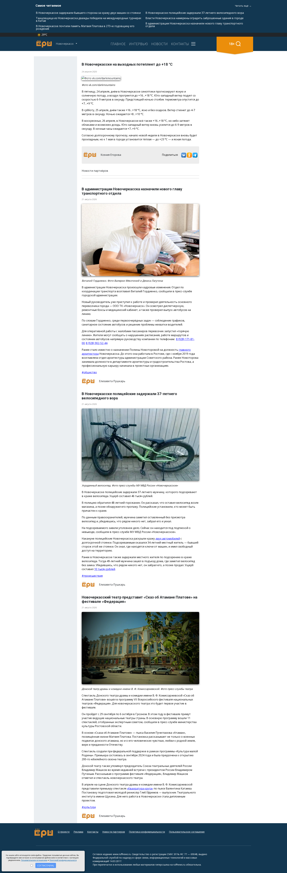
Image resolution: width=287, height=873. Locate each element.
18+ (232, 44)
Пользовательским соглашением (34, 860)
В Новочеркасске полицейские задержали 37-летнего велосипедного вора (194, 13)
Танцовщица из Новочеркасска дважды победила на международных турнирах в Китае (88, 19)
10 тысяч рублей (104, 569)
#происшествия (92, 576)
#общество (89, 372)
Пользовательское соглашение (187, 831)
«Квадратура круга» (140, 788)
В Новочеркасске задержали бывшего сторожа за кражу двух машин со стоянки (88, 13)
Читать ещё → (243, 5)
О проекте (64, 831)
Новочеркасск (65, 44)
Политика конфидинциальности (147, 831)
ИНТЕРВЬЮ (138, 44)
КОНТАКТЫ (180, 44)
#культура (89, 807)
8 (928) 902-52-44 (96, 343)
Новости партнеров (113, 831)
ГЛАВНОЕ (118, 44)
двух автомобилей (167, 538)
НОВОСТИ (159, 44)
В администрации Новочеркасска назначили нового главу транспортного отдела (194, 25)
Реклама (78, 831)
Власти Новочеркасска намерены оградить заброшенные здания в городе (194, 18)
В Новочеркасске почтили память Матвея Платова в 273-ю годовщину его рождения (85, 27)
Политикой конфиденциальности (63, 860)
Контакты (92, 831)
